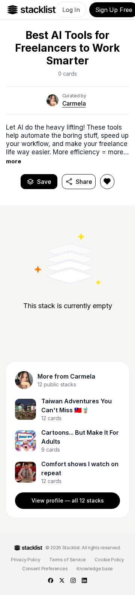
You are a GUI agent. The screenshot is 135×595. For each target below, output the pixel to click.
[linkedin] (84, 580)
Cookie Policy (109, 559)
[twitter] (61, 580)
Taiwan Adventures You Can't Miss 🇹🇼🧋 (76, 405)
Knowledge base (94, 568)
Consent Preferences (45, 568)
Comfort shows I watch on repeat (79, 468)
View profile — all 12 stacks (68, 500)
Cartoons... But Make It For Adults (80, 437)
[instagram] (73, 580)
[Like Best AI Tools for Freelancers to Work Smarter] (107, 181)
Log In (71, 9)
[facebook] (50, 580)
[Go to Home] (32, 9)
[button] (67, 144)
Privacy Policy (25, 559)
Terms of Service (67, 559)
